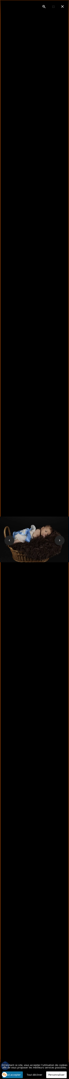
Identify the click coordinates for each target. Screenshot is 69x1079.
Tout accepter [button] (13, 1074)
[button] (4, 1074)
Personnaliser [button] (56, 1074)
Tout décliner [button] (34, 1074)
